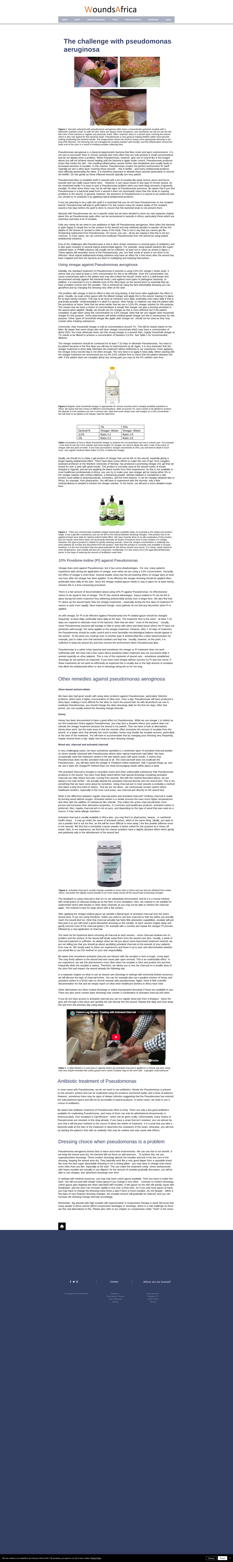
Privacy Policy (96, 1558)
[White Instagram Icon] (77, 1281)
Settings (211, 1558)
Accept (222, 1558)
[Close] (230, 1558)
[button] (77, 20)
